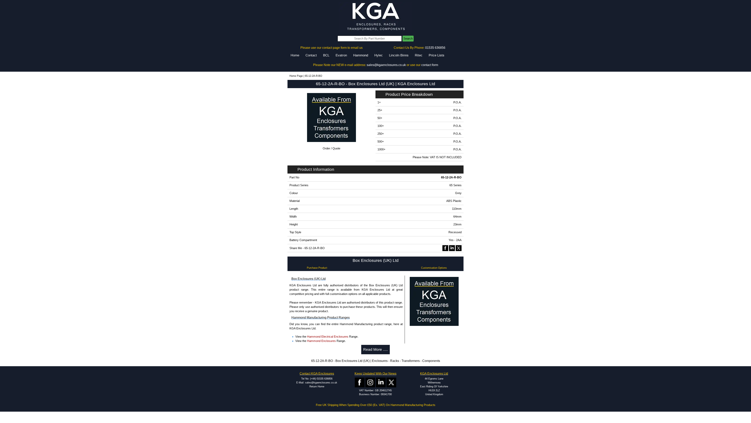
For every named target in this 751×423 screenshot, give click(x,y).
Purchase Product (317, 267)
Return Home (316, 386)
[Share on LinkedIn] (452, 247)
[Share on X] (459, 247)
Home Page (296, 75)
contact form (429, 65)
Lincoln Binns (399, 55)
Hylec (378, 55)
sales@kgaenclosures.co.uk (386, 65)
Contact (311, 55)
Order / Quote (331, 148)
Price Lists (436, 55)
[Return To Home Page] (375, 16)
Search (408, 38)
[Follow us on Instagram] (370, 382)
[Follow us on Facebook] (360, 382)
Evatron (341, 55)
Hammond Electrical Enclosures (327, 336)
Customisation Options (434, 267)
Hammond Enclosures (321, 341)
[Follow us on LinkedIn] (381, 382)
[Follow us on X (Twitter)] (391, 382)
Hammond (360, 55)
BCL (326, 55)
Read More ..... (375, 349)
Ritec (418, 55)
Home (295, 55)
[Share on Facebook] (445, 247)
